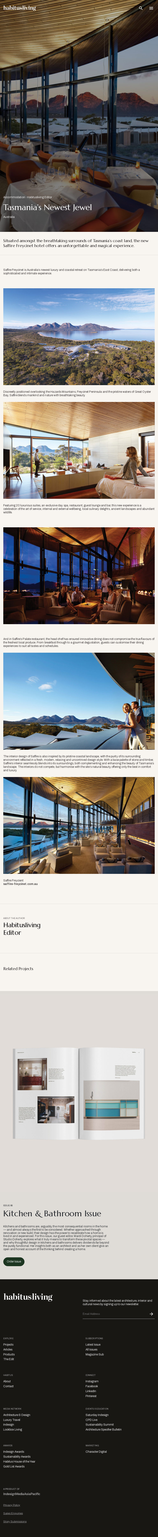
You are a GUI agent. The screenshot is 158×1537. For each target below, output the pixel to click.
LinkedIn (91, 1391)
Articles (7, 1349)
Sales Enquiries (13, 1513)
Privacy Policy (11, 1505)
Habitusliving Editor (39, 197)
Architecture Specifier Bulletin (104, 1429)
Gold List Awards (13, 1466)
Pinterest (91, 1396)
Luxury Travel (11, 1419)
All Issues (91, 1349)
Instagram (92, 1381)
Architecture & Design (16, 1415)
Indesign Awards (13, 1451)
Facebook (92, 1386)
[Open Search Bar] (140, 8)
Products (9, 1354)
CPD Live (91, 1419)
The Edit (8, 1359)
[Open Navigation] (151, 8)
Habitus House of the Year (19, 1461)
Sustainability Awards (16, 1456)
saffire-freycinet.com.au (20, 884)
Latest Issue (93, 1344)
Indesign (8, 1424)
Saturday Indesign (97, 1415)
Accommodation (14, 197)
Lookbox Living (12, 1429)
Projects (8, 1344)
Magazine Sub (95, 1354)
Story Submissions (15, 1521)
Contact (8, 1386)
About (7, 1381)
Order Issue (14, 1261)
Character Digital (96, 1451)
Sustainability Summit (100, 1424)
